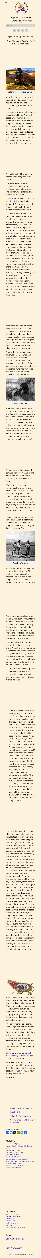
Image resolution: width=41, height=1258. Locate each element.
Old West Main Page (15, 1239)
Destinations (10, 1219)
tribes (14, 198)
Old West (9, 1225)
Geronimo (28, 1065)
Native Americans (12, 1223)
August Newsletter (12, 1155)
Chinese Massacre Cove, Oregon (17, 1159)
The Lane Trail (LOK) (13, 1144)
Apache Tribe (16, 1112)
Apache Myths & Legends (21, 1108)
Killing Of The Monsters (20, 1116)
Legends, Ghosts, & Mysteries (16, 1227)
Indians (9, 1035)
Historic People (11, 1221)
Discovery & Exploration (14, 1216)
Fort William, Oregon (13, 1150)
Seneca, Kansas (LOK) (13, 1163)
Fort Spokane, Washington (15, 1152)
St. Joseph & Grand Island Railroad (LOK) (20, 1161)
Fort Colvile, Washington (14, 1157)
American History (12, 1214)
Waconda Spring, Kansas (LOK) (16, 1166)
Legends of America (22, 17)
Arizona (11, 233)
